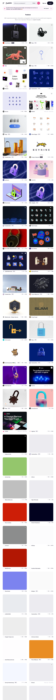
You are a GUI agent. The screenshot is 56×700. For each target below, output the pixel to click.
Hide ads (20, 65)
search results (36, 19)
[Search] (38, 3)
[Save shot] (22, 39)
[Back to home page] (9, 3)
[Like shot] (24, 39)
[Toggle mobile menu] (3, 3)
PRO (13, 42)
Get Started (46, 8)
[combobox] (22, 3)
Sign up (44, 3)
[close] (51, 8)
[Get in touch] (19, 39)
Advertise (25, 65)
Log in (50, 3)
